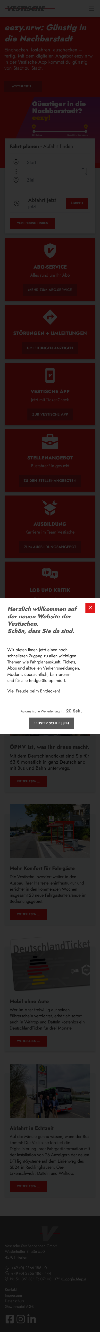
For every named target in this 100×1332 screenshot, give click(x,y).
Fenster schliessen (51, 723)
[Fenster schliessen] (90, 608)
